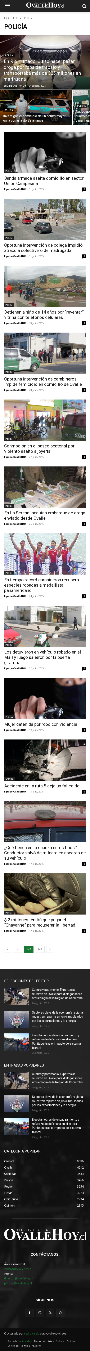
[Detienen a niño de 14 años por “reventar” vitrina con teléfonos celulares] (45, 286)
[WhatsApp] (60, 1313)
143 (40, 949)
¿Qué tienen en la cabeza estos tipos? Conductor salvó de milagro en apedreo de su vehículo (45, 853)
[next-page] (49, 949)
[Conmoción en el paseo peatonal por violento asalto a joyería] (45, 420)
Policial (17, 18)
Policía (9, 55)
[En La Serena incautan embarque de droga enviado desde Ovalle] (45, 487)
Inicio (7, 18)
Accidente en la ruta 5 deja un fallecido (42, 785)
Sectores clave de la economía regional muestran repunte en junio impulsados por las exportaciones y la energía (58, 1016)
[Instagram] (40, 1313)
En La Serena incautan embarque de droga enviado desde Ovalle (44, 515)
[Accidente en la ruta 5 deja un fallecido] (45, 760)
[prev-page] (7, 949)
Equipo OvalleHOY (15, 189)
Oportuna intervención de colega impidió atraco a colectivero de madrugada (43, 248)
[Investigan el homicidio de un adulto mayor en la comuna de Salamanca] (36, 107)
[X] (50, 1313)
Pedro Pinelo (31, 1333)
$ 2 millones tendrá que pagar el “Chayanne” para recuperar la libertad (39, 922)
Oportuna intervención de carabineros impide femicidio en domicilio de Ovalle (43, 381)
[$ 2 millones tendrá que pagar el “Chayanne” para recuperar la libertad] (45, 894)
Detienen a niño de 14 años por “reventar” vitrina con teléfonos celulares (44, 315)
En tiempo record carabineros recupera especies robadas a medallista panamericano (41, 585)
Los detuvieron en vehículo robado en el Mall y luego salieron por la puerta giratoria (42, 657)
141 (17, 949)
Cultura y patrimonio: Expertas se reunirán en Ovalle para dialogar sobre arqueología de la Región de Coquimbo (57, 994)
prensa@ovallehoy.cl (18, 1283)
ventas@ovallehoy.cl (18, 1269)
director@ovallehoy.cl (18, 1278)
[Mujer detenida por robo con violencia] (45, 698)
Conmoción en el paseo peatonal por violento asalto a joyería (39, 448)
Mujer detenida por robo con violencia (40, 724)
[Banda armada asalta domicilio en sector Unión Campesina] (45, 152)
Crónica (9, 717)
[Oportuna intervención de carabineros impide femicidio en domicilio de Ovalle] (45, 353)
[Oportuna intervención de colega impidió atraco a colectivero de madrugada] (45, 219)
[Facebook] (30, 1313)
